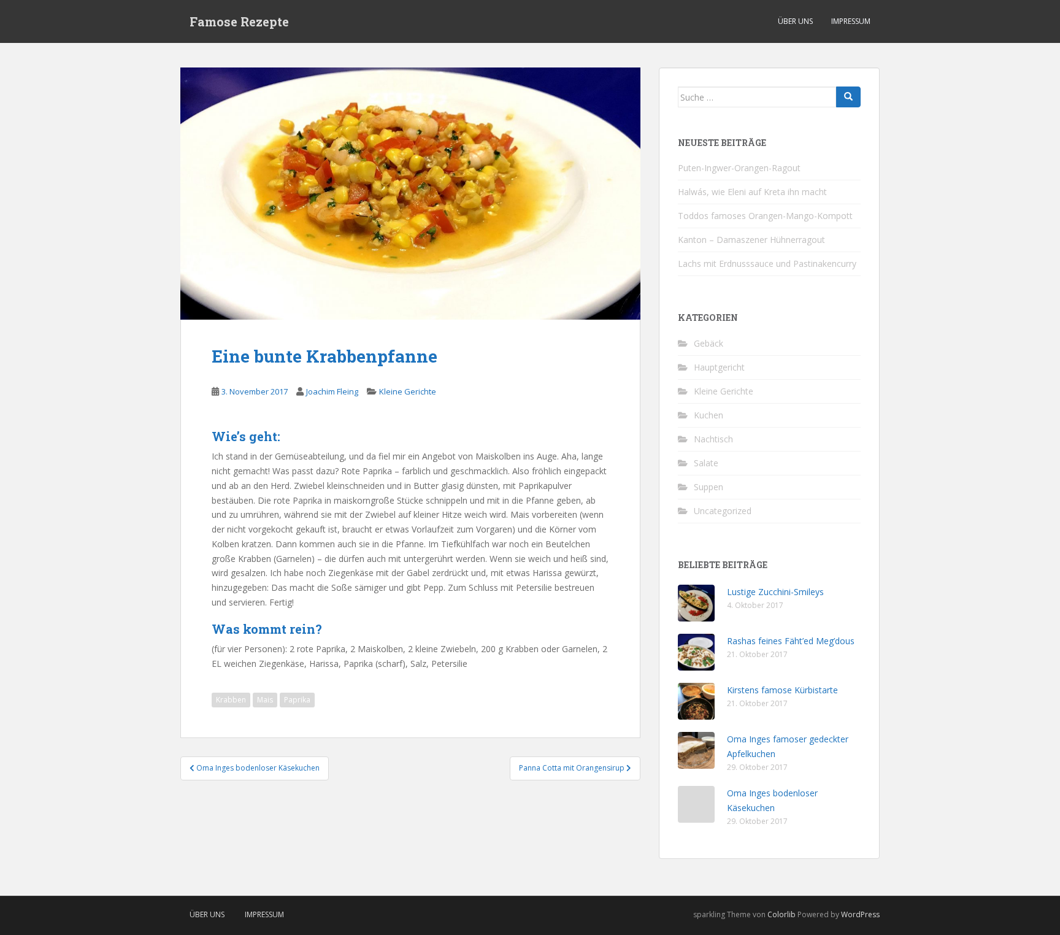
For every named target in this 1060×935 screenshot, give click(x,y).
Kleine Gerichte (407, 391)
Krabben (231, 700)
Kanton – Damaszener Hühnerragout (751, 239)
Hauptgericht (719, 367)
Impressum (850, 21)
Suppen (708, 487)
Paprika (297, 700)
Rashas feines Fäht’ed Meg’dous (791, 641)
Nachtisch (713, 439)
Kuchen (708, 415)
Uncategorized (722, 511)
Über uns (795, 21)
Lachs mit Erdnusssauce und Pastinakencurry (767, 263)
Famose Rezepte (239, 21)
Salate (706, 463)
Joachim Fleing (332, 391)
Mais (265, 700)
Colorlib (781, 914)
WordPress (860, 914)
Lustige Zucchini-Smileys (775, 592)
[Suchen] (848, 97)
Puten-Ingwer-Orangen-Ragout (739, 168)
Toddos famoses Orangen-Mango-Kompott (765, 215)
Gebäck (708, 343)
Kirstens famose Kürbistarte (782, 690)
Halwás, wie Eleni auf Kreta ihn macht (752, 192)
